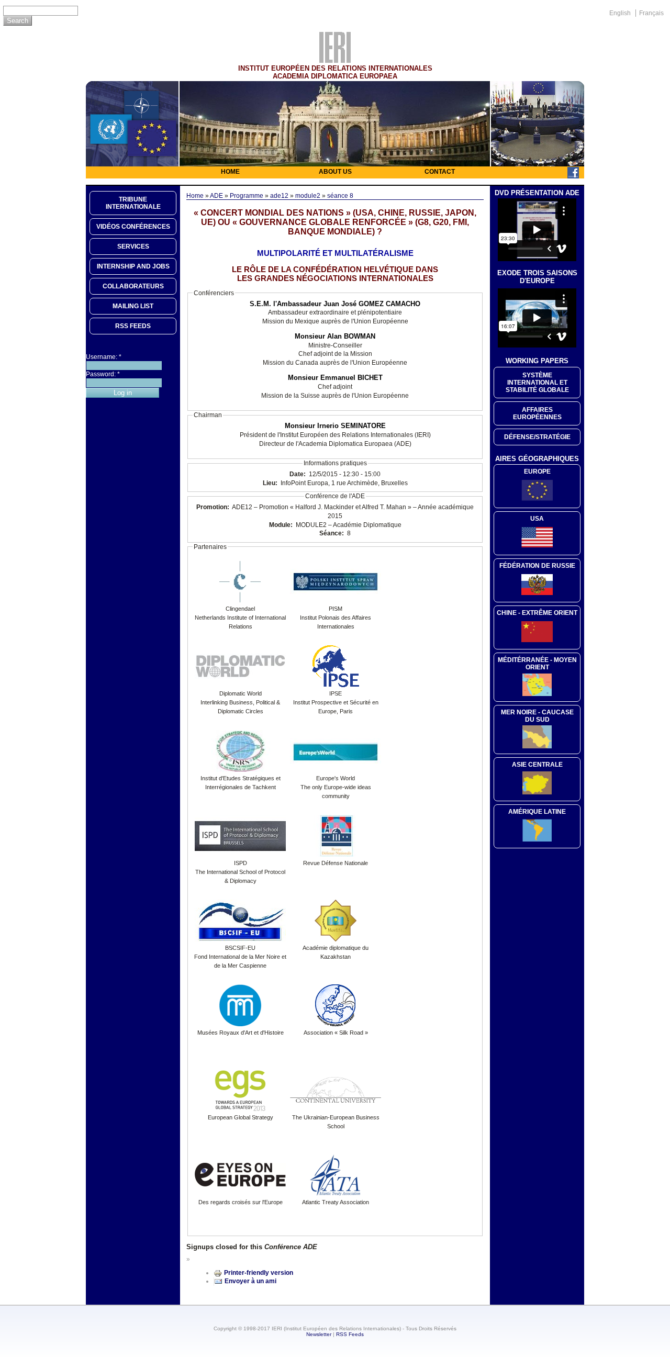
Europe (537, 471)
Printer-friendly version (258, 1272)
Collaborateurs (133, 286)
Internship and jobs (133, 266)
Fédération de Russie (537, 565)
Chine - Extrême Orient (537, 612)
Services (133, 246)
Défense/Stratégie (537, 437)
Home (230, 171)
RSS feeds (133, 326)
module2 (307, 195)
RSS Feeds (350, 1334)
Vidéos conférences (133, 226)
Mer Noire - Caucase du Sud (537, 716)
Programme (246, 195)
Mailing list (133, 306)
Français (651, 13)
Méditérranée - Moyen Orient (537, 663)
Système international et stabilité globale (537, 383)
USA (537, 518)
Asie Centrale (537, 764)
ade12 (279, 195)
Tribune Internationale (133, 203)
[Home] (335, 60)
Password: (103, 374)
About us (335, 171)
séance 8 (340, 195)
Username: (103, 357)
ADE (216, 195)
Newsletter (318, 1334)
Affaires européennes (537, 413)
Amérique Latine (537, 811)
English (620, 13)
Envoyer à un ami (250, 1281)
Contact (440, 171)
